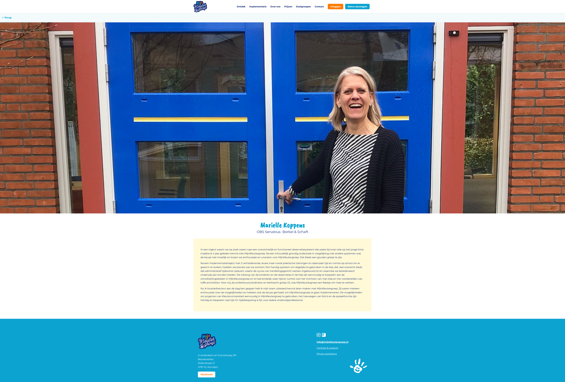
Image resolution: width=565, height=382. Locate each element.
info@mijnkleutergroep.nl (332, 342)
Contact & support (327, 348)
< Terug (7, 17)
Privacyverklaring (327, 353)
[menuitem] (241, 6)
